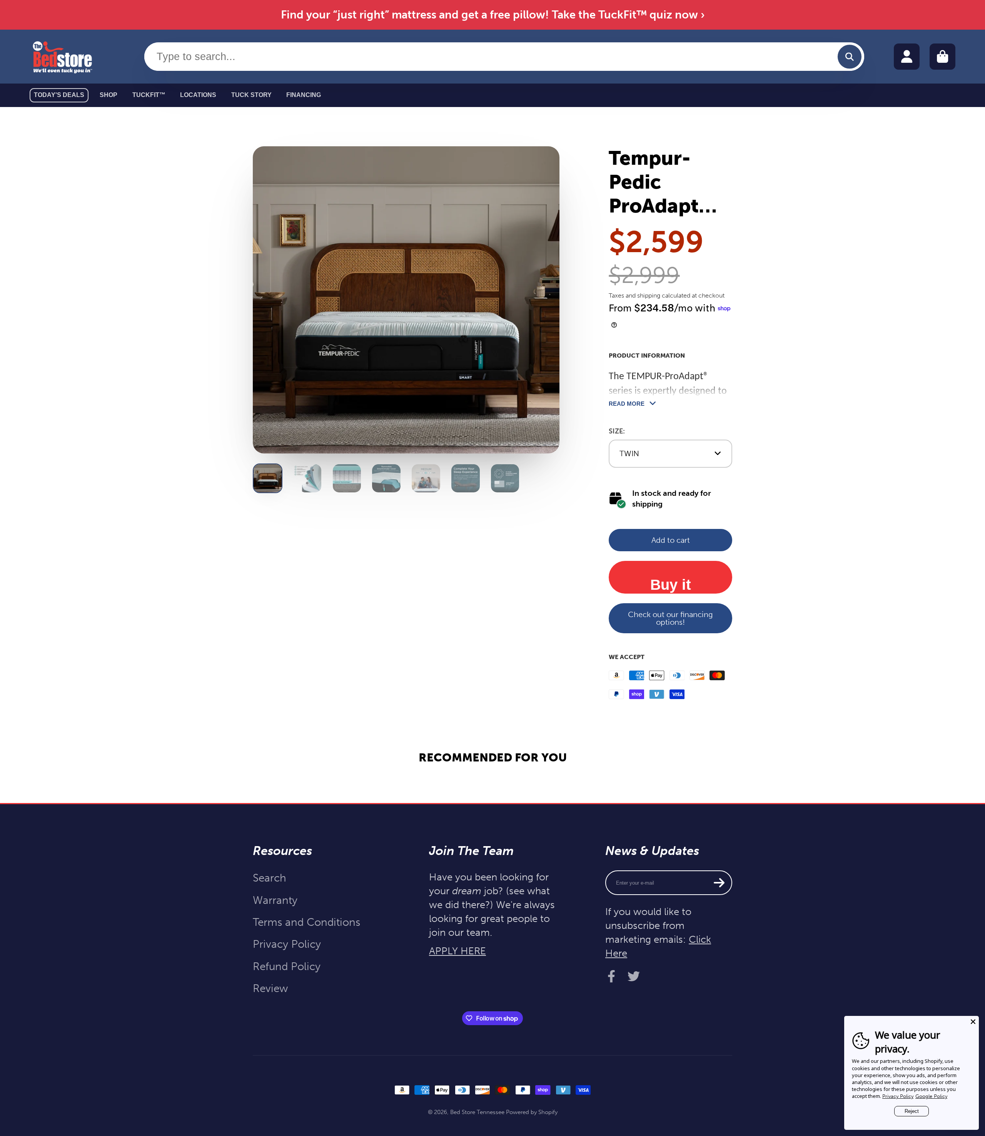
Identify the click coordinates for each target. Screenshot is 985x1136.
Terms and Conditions (306, 922)
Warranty (275, 900)
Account (907, 56)
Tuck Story (251, 95)
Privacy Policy (287, 944)
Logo (62, 57)
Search (269, 878)
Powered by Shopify (532, 1112)
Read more (626, 403)
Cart (942, 56)
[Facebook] (611, 976)
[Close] (973, 1022)
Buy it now (670, 584)
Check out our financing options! (670, 618)
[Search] (849, 57)
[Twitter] (634, 976)
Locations (198, 95)
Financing (303, 95)
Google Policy (931, 1096)
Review (270, 988)
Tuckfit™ (148, 95)
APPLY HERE (457, 951)
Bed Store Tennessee (477, 1112)
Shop (108, 95)
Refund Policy (287, 966)
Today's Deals (59, 95)
